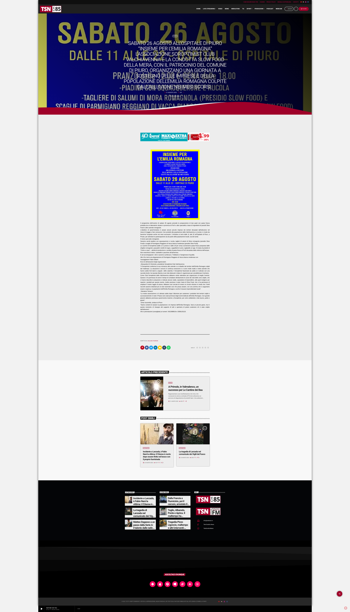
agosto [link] (169, 223)
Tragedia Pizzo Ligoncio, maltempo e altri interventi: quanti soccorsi (178, 526)
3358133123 (182, 311)
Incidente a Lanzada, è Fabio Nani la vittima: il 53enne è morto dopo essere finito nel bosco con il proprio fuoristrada (157, 455)
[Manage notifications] (345, 608)
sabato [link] (162, 223)
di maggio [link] (147, 232)
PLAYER (304, 9)
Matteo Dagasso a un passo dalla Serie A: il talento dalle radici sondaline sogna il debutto (144, 528)
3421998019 (172, 311)
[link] (172, 311)
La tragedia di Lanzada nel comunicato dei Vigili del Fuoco (143, 514)
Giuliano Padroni (152, 341)
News (175, 36)
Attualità (146, 448)
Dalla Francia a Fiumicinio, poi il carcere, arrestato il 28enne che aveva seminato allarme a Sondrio (177, 505)
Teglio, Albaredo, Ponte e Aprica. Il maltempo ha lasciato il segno (176, 514)
